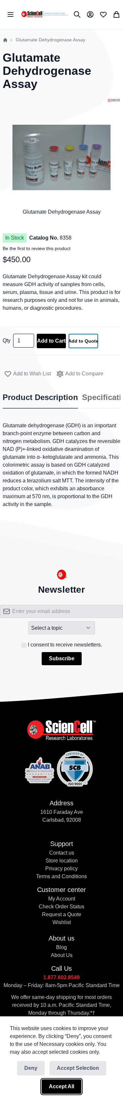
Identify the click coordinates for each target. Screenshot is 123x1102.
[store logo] (44, 14)
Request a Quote (61, 914)
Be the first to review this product (37, 248)
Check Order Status (61, 906)
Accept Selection (78, 1068)
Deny (30, 1068)
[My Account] (90, 14)
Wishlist (61, 922)
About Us (61, 955)
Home (5, 40)
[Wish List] (103, 14)
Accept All (61, 1086)
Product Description (40, 397)
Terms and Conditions (61, 876)
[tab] (40, 398)
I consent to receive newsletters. (65, 644)
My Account (61, 898)
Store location (62, 860)
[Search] (77, 14)
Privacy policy (61, 868)
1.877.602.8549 (61, 977)
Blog (61, 947)
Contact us (61, 853)
